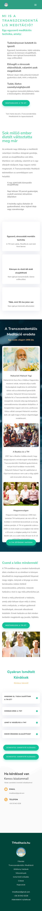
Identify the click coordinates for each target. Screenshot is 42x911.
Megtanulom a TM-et (15, 103)
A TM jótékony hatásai (21, 542)
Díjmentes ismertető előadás (21, 748)
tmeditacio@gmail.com (21, 892)
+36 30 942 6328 (21, 896)
